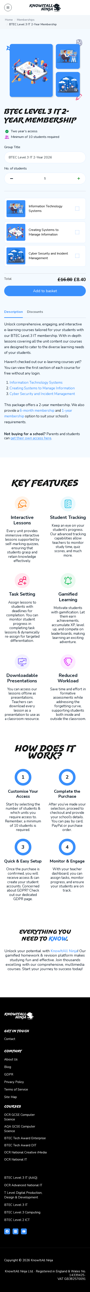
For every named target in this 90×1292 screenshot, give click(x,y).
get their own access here (30, 438)
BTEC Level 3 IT (16, 1205)
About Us (11, 1059)
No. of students (15, 169)
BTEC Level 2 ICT (17, 1220)
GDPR (8, 1074)
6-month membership (37, 410)
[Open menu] (8, 7)
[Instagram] (15, 1231)
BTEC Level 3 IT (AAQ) (20, 1178)
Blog (7, 1067)
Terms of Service (16, 1089)
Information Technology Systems (36, 382)
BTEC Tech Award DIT (20, 1145)
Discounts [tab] (35, 312)
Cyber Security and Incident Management (42, 393)
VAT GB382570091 (72, 1279)
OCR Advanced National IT (23, 1185)
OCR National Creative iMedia (25, 1152)
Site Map (10, 1097)
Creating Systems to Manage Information (42, 388)
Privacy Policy (14, 1082)
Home (9, 20)
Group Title (12, 147)
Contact (9, 1039)
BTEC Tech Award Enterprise (25, 1138)
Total (8, 279)
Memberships (26, 20)
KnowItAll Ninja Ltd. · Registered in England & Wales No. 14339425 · (45, 1273)
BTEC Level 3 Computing (22, 1212)
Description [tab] (13, 312)
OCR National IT (15, 1159)
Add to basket (45, 290)
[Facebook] (7, 1231)
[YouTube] (24, 1231)
